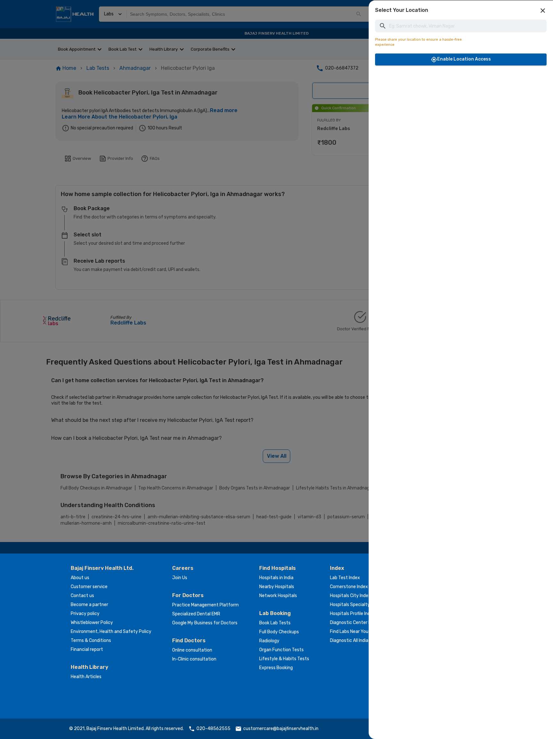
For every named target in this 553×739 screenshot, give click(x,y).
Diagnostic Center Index (355, 622)
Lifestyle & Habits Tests (284, 658)
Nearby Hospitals (276, 586)
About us (80, 577)
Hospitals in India (276, 577)
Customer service (89, 586)
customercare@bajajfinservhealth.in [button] (280, 728)
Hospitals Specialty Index (356, 604)
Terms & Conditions (91, 640)
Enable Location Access (464, 59)
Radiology (269, 641)
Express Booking (276, 667)
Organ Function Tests (281, 650)
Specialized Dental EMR (196, 614)
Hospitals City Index (350, 595)
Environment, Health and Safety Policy (111, 631)
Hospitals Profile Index (352, 613)
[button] (543, 10)
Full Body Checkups (279, 632)
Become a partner (89, 604)
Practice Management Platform (205, 605)
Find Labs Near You (349, 631)
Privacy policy (85, 613)
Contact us (82, 595)
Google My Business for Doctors (204, 623)
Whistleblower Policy (92, 622)
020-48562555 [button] (213, 728)
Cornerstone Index (349, 586)
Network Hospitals (278, 595)
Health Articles (86, 676)
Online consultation (192, 650)
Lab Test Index (345, 577)
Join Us (179, 577)
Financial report (87, 649)
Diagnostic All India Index (355, 640)
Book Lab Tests (275, 623)
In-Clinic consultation (194, 659)
